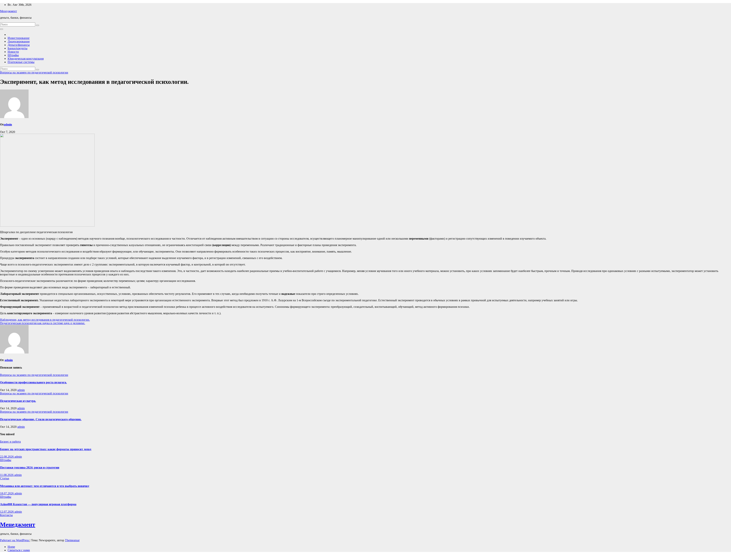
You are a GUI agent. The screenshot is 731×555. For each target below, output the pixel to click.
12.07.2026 (7, 511)
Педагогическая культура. (18, 400)
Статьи (4, 478)
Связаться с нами (19, 550)
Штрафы (13, 55)
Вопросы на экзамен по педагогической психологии (34, 72)
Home (11, 546)
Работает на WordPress (15, 540)
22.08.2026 (7, 456)
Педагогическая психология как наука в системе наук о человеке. (42, 323)
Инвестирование (19, 38)
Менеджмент (8, 11)
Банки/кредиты (17, 48)
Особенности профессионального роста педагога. (33, 382)
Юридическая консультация (26, 58)
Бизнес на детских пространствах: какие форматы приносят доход (45, 449)
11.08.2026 (7, 475)
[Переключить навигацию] (1, 29)
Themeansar (72, 540)
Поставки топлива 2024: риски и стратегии (29, 467)
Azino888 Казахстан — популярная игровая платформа (38, 504)
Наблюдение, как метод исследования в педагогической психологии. (45, 319)
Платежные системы (21, 62)
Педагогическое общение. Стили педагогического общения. (40, 419)
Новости (13, 51)
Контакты (6, 515)
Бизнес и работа (10, 441)
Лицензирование (19, 41)
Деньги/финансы (19, 44)
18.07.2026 (7, 493)
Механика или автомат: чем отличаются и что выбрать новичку (44, 486)
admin (8, 124)
